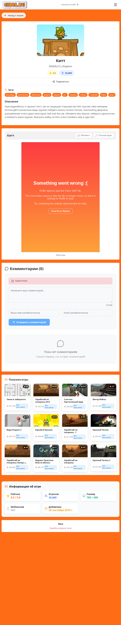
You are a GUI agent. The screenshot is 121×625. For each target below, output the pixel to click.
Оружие (73, 95)
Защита (47, 95)
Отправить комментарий (31, 322)
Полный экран (105, 135)
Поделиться (62, 81)
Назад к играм (15, 15)
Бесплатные (23, 95)
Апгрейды (10, 95)
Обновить (85, 135)
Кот (64, 95)
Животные (36, 95)
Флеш (103, 95)
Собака (83, 95)
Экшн (111, 95)
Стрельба (94, 95)
